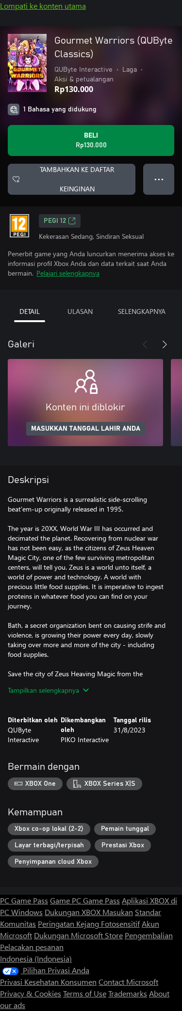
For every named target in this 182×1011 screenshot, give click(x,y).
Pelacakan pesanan (32, 947)
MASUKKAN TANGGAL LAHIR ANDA (85, 428)
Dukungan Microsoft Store (78, 935)
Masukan (117, 912)
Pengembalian (149, 935)
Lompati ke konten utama (43, 5)
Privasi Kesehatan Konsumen (48, 982)
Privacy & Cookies (30, 993)
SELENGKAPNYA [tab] (141, 311)
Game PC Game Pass (85, 900)
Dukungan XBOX (73, 912)
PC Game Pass (24, 900)
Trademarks (127, 993)
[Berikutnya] (164, 344)
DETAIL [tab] (29, 311)
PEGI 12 (55, 221)
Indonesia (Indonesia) (36, 958)
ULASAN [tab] (80, 311)
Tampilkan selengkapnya (43, 690)
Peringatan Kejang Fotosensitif (89, 923)
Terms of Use (84, 993)
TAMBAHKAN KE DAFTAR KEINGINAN (77, 179)
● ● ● (159, 179)
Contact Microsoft (128, 982)
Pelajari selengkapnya (67, 273)
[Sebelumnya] (145, 344)
